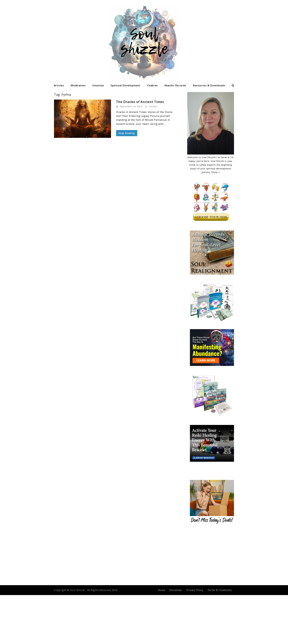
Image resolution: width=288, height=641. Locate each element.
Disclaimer (175, 590)
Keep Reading (126, 133)
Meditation (78, 85)
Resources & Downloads (209, 85)
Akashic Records (175, 85)
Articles (59, 85)
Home (161, 590)
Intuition (98, 85)
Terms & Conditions (219, 590)
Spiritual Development (125, 85)
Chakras (152, 85)
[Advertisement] (144, 555)
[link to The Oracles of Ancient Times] (82, 119)
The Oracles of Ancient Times (140, 102)
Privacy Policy (194, 590)
